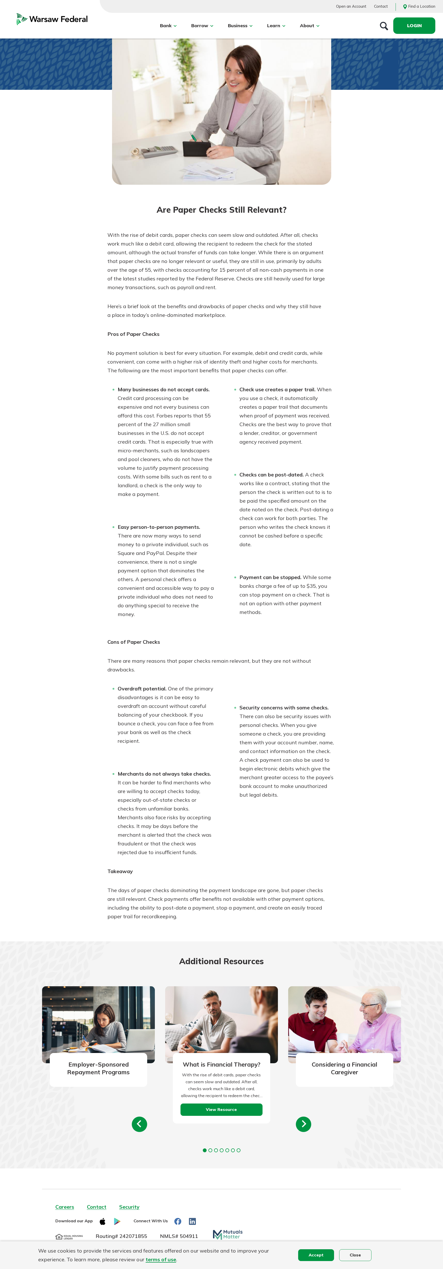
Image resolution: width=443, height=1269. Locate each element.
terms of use (161, 1259)
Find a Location (421, 6)
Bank (166, 25)
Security (129, 1207)
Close (355, 1254)
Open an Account (351, 6)
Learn (273, 25)
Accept (316, 1254)
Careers (64, 1207)
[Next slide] (303, 1124)
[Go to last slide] (139, 1124)
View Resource (221, 1109)
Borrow (199, 25)
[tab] (205, 1150)
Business (237, 25)
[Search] (384, 25)
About (307, 25)
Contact (381, 6)
